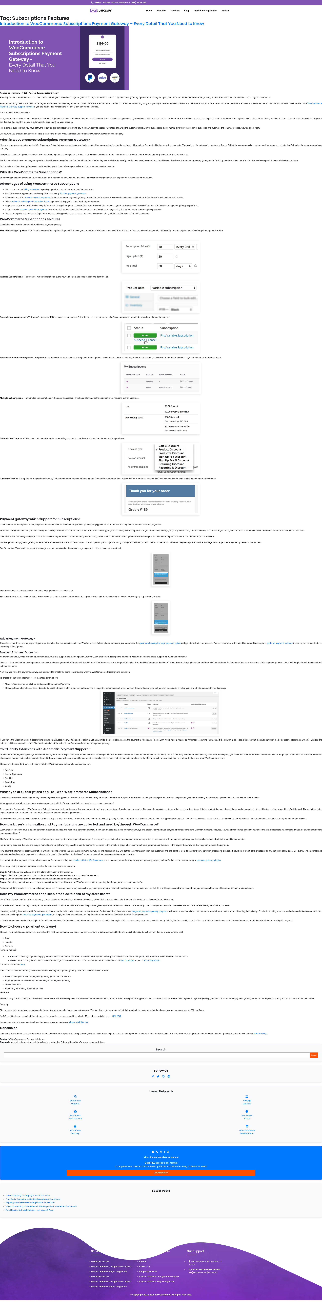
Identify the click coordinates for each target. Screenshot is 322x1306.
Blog (186, 10)
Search (161, 1049)
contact (226, 10)
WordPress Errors (246, 1117)
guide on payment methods (279, 643)
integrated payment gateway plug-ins (149, 911)
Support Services (101, 1261)
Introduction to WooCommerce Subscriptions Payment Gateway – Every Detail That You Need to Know (102, 23)
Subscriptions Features (39, 1042)
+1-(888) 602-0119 (136, 2)
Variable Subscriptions (63, 1042)
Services (175, 10)
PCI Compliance (151, 960)
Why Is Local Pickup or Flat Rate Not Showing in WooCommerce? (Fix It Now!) (41, 1206)
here (23, 964)
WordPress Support (75, 1102)
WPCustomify (260, 1033)
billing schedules (31, 189)
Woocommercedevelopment (247, 1132)
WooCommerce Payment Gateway (27, 1039)
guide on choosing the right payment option (159, 643)
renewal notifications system (33, 209)
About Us (161, 10)
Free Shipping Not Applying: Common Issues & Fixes (29, 1210)
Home (149, 10)
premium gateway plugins (209, 860)
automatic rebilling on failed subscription (30, 201)
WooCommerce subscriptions (90, 1042)
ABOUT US (145, 1266)
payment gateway (18, 1042)
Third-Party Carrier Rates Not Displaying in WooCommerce (33, 1199)
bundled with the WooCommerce (88, 860)
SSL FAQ (116, 1016)
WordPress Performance (75, 1117)
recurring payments (32, 914)
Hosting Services (247, 1102)
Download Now (161, 1172)
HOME (143, 1261)
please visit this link (78, 1022)
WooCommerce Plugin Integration (110, 1271)
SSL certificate (127, 960)
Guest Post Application (205, 10)
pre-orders (47, 914)
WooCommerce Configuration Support (112, 1266)
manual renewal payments (37, 197)
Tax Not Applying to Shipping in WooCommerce (28, 1195)
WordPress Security (75, 1132)
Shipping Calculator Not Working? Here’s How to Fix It (30, 1202)
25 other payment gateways (73, 193)
